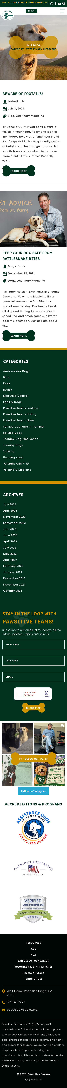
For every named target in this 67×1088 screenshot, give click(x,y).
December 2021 (14, 578)
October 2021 (12, 591)
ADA (33, 954)
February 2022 (13, 566)
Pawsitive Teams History (19, 414)
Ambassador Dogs (16, 371)
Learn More (19, 171)
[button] (17, 738)
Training (8, 451)
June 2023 (10, 535)
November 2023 (14, 517)
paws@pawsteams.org (22, 1010)
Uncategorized (13, 457)
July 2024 (9, 504)
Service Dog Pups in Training (23, 427)
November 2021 (14, 585)
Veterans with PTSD (16, 464)
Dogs (7, 383)
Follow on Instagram (33, 791)
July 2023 (9, 529)
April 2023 (10, 541)
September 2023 (14, 523)
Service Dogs (12, 433)
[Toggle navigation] (62, 11)
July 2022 (9, 548)
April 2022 (10, 560)
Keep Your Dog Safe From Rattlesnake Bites (27, 255)
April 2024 (10, 511)
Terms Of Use (33, 978)
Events (7, 390)
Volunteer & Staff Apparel (33, 966)
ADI (33, 948)
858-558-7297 (16, 1002)
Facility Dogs (12, 402)
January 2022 (12, 572)
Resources (33, 942)
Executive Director (15, 396)
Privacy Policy (33, 972)
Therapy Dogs (13, 445)
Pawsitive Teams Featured (21, 408)
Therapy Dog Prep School (21, 439)
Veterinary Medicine (17, 470)
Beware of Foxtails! (22, 93)
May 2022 (10, 554)
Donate (31, 11)
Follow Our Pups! (35, 759)
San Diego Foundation (33, 960)
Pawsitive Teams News (18, 420)
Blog (6, 377)
